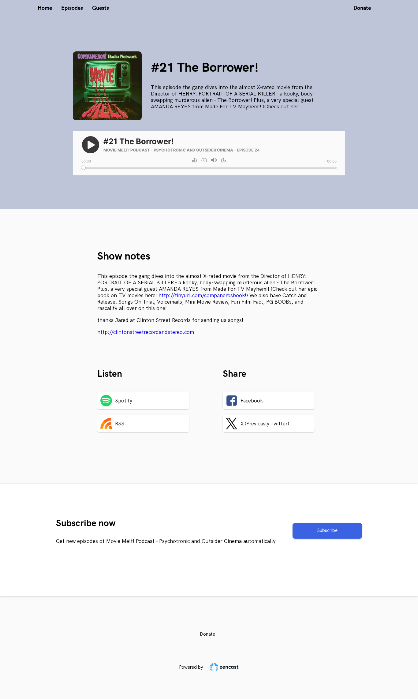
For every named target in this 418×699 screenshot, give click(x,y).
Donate (362, 8)
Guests (100, 8)
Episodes (72, 8)
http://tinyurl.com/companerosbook (202, 295)
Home (45, 8)
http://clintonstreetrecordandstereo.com (145, 332)
